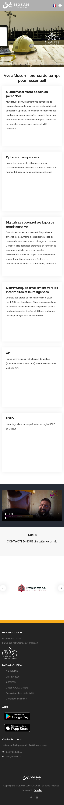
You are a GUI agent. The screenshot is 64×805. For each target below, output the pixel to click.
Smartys (38, 790)
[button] (61, 588)
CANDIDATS (12, 671)
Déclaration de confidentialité (20, 693)
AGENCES (11, 682)
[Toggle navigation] (60, 5)
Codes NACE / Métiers (17, 687)
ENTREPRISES (13, 676)
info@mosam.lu (13, 756)
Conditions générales (16, 698)
